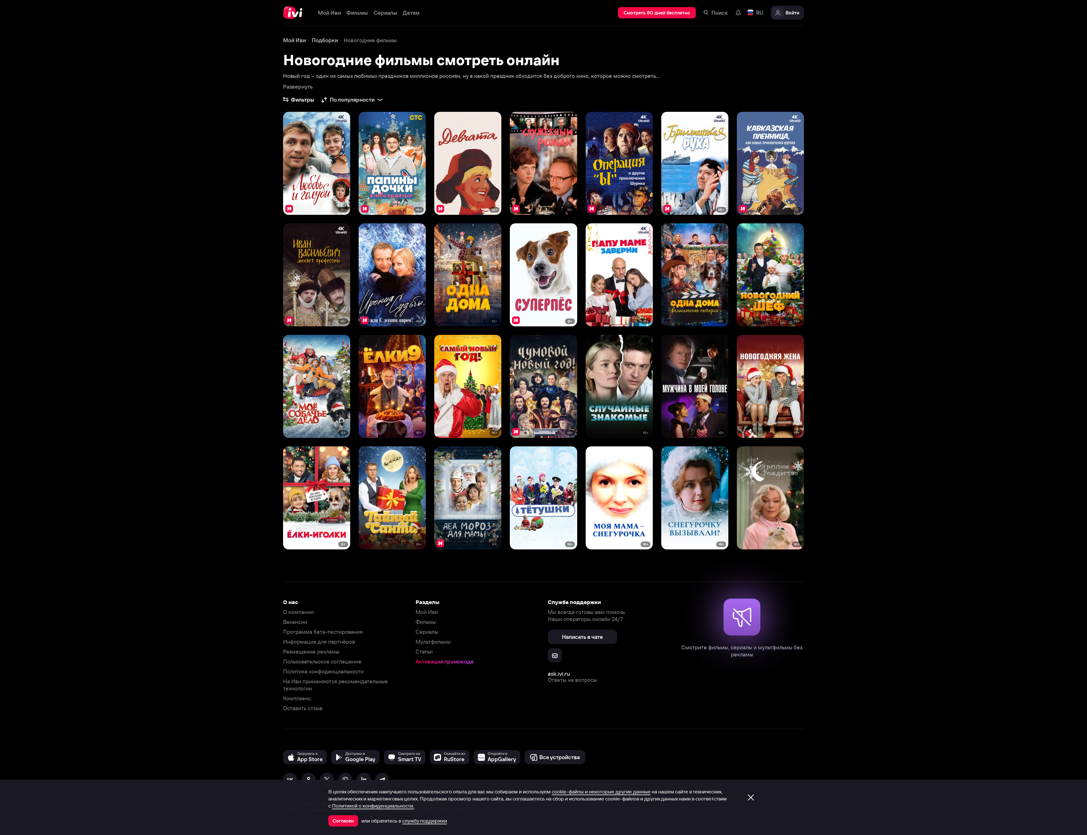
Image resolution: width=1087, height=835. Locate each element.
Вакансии (295, 622)
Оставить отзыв (302, 708)
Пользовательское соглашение (322, 662)
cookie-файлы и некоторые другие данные (601, 792)
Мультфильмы (433, 642)
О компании (298, 612)
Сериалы (427, 632)
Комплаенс (297, 698)
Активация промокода (444, 662)
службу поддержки (424, 821)
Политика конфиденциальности (323, 672)
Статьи (424, 652)
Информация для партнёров (319, 642)
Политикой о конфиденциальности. (373, 806)
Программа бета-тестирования (323, 632)
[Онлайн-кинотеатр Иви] (295, 12)
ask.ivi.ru (559, 673)
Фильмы (426, 622)
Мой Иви (427, 612)
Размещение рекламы (311, 652)
